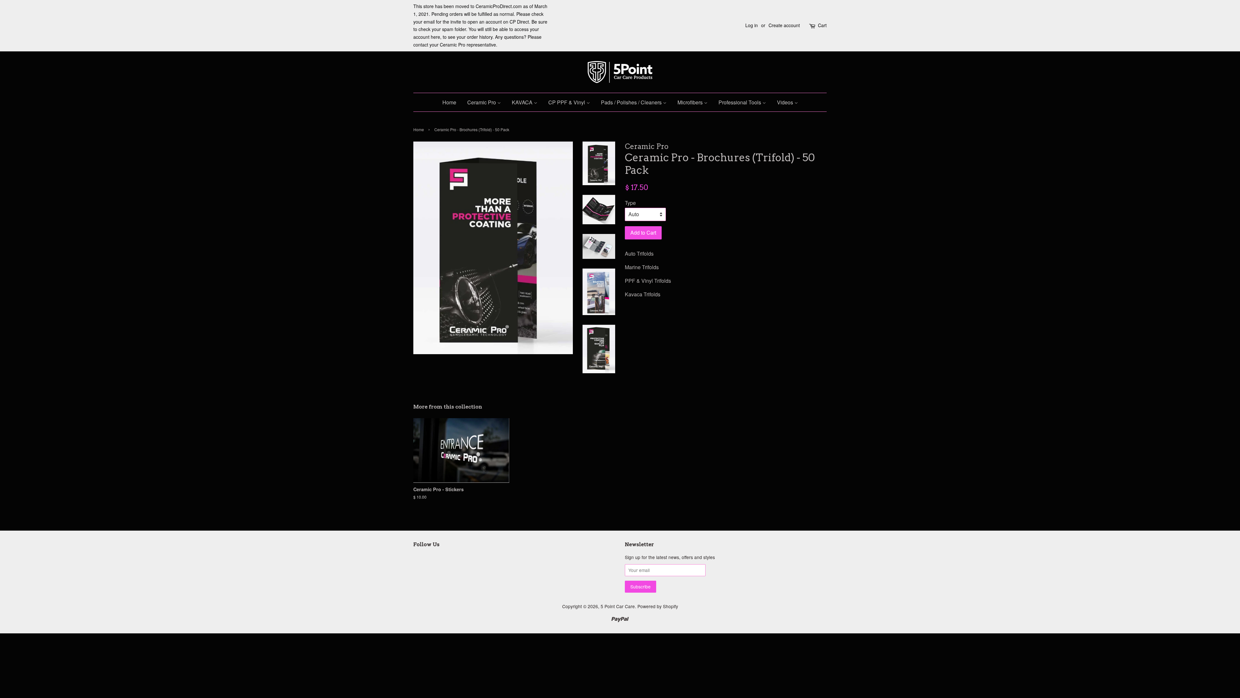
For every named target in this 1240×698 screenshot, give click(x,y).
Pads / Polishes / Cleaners (632, 102)
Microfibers (690, 102)
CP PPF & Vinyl (567, 102)
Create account (784, 25)
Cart (822, 25)
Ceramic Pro (482, 102)
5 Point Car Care (618, 606)
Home (449, 102)
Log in (751, 25)
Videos (785, 102)
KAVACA (523, 102)
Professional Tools (740, 102)
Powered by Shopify (657, 606)
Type (630, 202)
